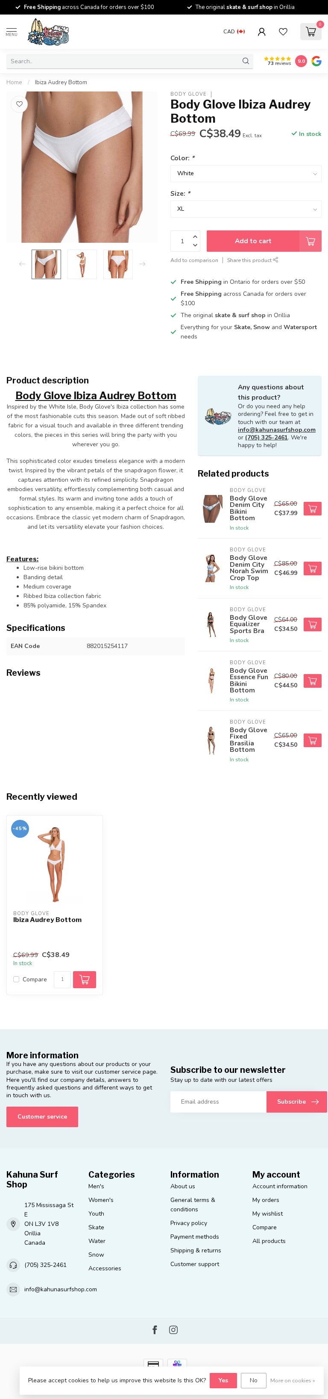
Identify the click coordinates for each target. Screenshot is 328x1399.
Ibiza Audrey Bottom (61, 82)
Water (96, 1241)
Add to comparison (194, 260)
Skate (96, 1227)
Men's (96, 1186)
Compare (35, 979)
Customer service (42, 1117)
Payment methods (194, 1237)
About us (182, 1186)
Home (14, 82)
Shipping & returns (195, 1250)
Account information (280, 1186)
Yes (223, 1380)
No (254, 1380)
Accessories (104, 1268)
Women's (101, 1200)
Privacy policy (188, 1223)
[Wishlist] (283, 31)
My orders (265, 1200)
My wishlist (267, 1214)
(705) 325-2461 (266, 437)
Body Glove (188, 94)
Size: (180, 193)
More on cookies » (292, 1380)
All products (269, 1241)
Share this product (250, 260)
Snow (96, 1255)
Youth (96, 1214)
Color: (182, 157)
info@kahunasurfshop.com (277, 430)
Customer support (194, 1264)
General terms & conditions (192, 1204)
